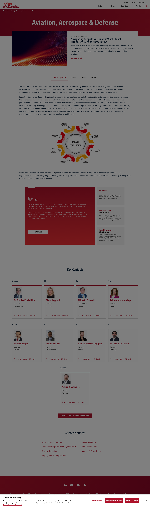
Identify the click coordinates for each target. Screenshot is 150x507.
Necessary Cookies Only (114, 500)
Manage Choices (97, 500)
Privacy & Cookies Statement (12, 505)
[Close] (146, 500)
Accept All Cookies (132, 500)
